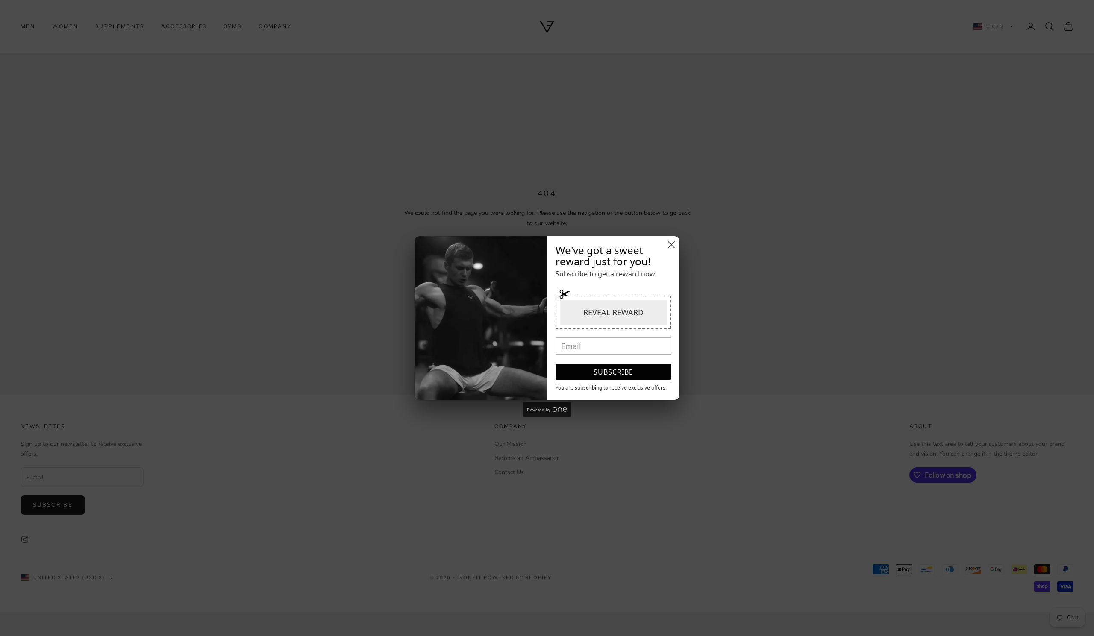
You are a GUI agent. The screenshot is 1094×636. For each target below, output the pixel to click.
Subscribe (613, 372)
